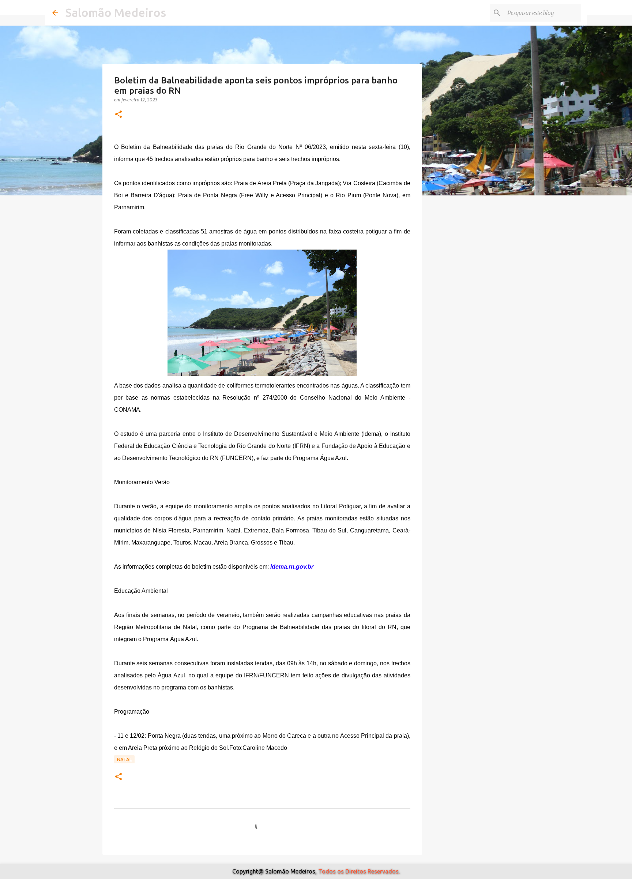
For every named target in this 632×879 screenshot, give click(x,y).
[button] (118, 115)
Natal (124, 759)
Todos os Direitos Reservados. (359, 871)
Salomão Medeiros (115, 12)
